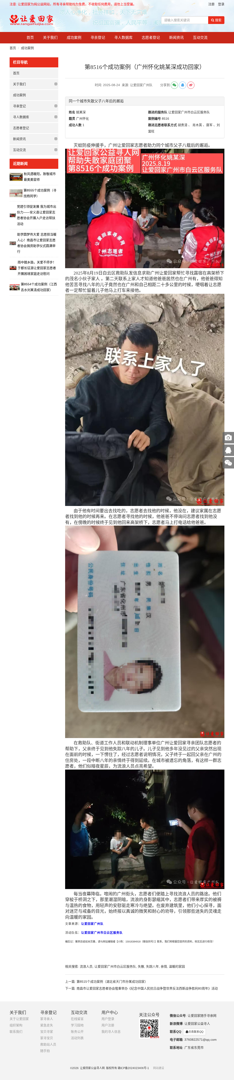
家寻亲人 (46, 1019)
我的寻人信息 (111, 1031)
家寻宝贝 (46, 1038)
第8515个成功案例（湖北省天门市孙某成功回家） (112, 981)
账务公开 (77, 1031)
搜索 (217, 20)
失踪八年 (152, 966)
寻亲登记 (97, 38)
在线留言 (77, 1019)
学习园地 (77, 1025)
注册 (211, 4)
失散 (141, 966)
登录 (221, 4)
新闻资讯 (176, 38)
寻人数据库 (123, 38)
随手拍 (45, 1051)
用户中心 (109, 1012)
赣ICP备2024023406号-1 (133, 1068)
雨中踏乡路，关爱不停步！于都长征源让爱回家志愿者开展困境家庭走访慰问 (37, 267)
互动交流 (200, 38)
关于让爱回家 (19, 1019)
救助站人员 (48, 1044)
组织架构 (16, 1025)
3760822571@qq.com (200, 1039)
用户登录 (107, 1019)
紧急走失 (46, 1025)
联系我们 (16, 1031)
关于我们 (50, 38)
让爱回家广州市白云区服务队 (115, 966)
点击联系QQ (195, 1031)
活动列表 (77, 1038)
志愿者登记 (151, 38)
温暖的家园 (177, 966)
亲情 (164, 966)
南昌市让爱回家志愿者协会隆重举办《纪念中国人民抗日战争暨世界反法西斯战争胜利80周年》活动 (147, 988)
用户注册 (107, 1025)
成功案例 (74, 38)
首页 (30, 38)
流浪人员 (86, 966)
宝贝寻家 (46, 1031)
